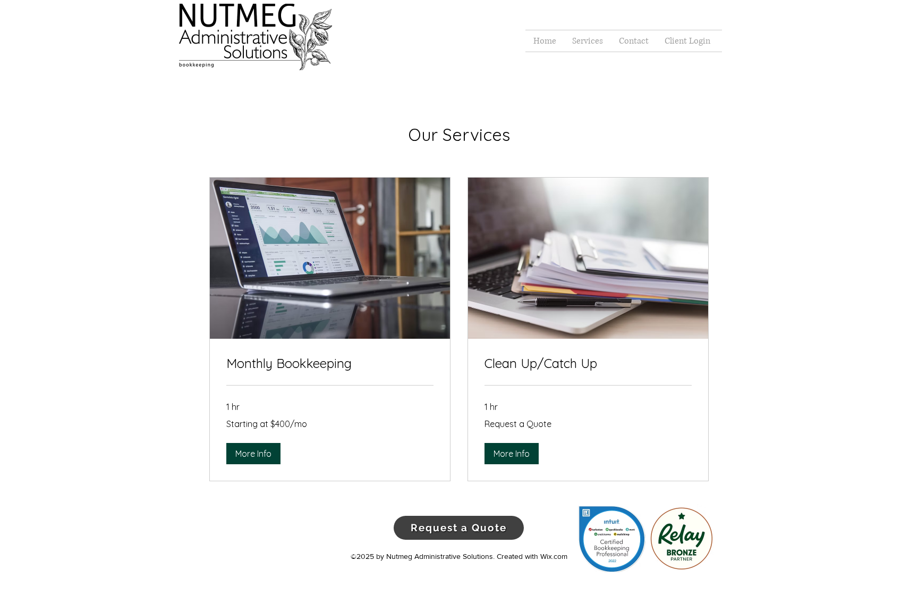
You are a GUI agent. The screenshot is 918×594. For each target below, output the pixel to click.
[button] (253, 453)
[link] (330, 363)
